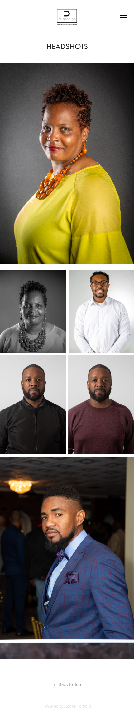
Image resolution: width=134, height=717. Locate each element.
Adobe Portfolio (77, 706)
